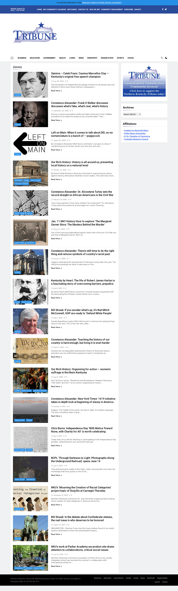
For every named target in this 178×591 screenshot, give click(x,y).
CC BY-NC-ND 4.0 (31, 581)
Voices (131, 58)
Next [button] (162, 30)
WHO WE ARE (95, 9)
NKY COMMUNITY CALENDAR (54, 9)
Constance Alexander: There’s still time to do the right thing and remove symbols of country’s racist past (82, 252)
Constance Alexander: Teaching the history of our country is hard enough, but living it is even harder (80, 341)
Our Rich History (21, 184)
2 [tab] (168, 22)
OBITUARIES (72, 9)
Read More (55, 90)
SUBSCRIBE (128, 9)
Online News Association (135, 133)
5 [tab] (168, 33)
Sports (120, 58)
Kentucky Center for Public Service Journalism (101, 2)
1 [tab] (168, 18)
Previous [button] (168, 30)
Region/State (107, 58)
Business (22, 58)
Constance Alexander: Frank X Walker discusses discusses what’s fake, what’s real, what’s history (79, 104)
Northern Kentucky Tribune (21, 579)
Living (72, 58)
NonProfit (92, 58)
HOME (39, 9)
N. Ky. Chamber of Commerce (137, 136)
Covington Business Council (136, 139)
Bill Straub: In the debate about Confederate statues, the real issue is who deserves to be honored (82, 518)
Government (49, 58)
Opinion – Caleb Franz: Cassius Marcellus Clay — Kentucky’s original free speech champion (80, 75)
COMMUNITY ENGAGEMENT (112, 9)
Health (62, 58)
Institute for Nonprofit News (136, 130)
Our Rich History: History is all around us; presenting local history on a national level (82, 164)
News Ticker (35, 180)
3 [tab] (168, 25)
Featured (18, 180)
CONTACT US (83, 9)
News (81, 58)
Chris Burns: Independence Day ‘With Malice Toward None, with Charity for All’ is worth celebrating (81, 430)
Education (35, 58)
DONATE (137, 9)
